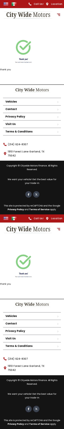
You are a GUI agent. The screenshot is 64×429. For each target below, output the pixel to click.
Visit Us (10, 124)
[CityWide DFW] (28, 15)
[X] (36, 194)
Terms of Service (39, 209)
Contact (11, 109)
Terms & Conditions (19, 131)
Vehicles (11, 101)
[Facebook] (28, 194)
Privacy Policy (15, 116)
